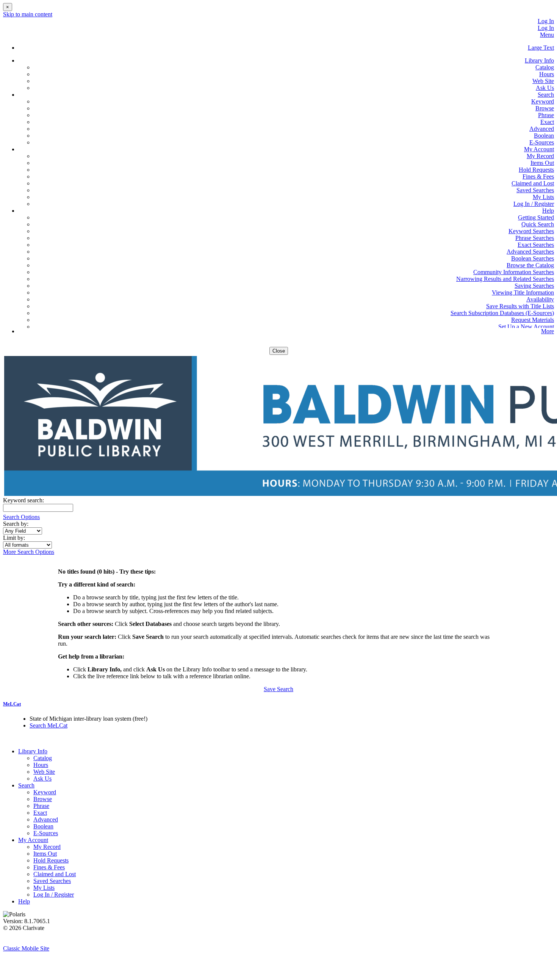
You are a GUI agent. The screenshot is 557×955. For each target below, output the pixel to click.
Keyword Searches (531, 231)
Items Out (542, 163)
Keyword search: (24, 500)
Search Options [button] (21, 517)
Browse (544, 108)
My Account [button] (539, 149)
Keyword (542, 101)
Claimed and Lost (533, 183)
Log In (546, 21)
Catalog (544, 67)
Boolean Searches (532, 258)
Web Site (543, 81)
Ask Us (545, 88)
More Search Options (28, 552)
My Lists (543, 197)
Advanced (541, 128)
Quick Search (537, 224)
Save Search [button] (278, 689)
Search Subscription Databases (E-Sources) (502, 313)
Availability (540, 299)
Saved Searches (535, 190)
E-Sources (541, 142)
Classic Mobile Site (26, 948)
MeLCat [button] (12, 704)
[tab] (278, 704)
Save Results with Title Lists (520, 306)
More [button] (547, 331)
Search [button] (546, 94)
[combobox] (22, 531)
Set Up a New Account (526, 326)
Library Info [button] (539, 60)
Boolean (544, 135)
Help (24, 901)
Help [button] (548, 210)
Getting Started (536, 217)
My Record (540, 156)
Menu (547, 34)
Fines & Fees (538, 176)
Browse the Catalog (530, 265)
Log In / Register (533, 204)
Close (278, 351)
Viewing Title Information (523, 292)
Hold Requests (536, 169)
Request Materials (532, 320)
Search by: (16, 524)
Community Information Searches (513, 272)
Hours (546, 74)
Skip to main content (27, 14)
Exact (547, 122)
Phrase (546, 115)
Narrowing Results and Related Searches (505, 279)
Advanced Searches (530, 251)
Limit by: (15, 538)
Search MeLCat (48, 725)
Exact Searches (536, 244)
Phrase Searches (534, 238)
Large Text (541, 47)
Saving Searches (534, 285)
